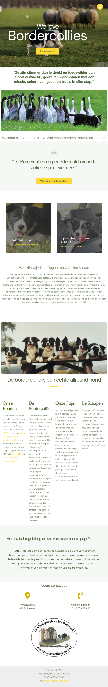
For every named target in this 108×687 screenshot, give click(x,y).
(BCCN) (6, 433)
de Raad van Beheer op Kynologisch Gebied (14, 437)
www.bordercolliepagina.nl (55, 681)
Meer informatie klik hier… (73, 246)
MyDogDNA (15, 454)
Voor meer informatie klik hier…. (25, 244)
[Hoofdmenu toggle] (100, 7)
